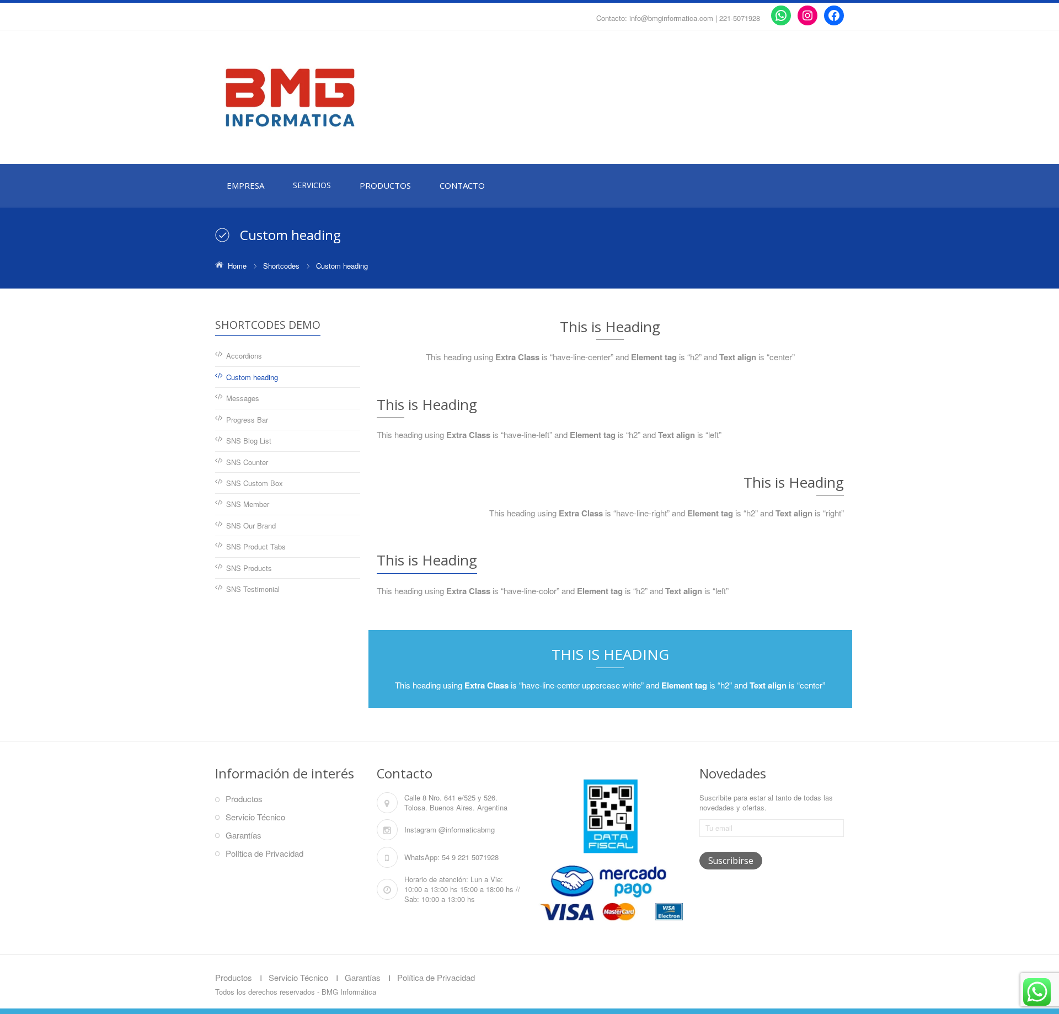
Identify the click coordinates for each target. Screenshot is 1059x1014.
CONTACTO (462, 185)
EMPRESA (245, 185)
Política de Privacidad (264, 853)
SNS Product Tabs (256, 546)
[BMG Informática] (314, 97)
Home (237, 265)
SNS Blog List (248, 440)
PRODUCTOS (385, 185)
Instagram (420, 829)
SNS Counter (247, 462)
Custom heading (252, 377)
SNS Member (247, 504)
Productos (244, 798)
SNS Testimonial (253, 589)
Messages (242, 398)
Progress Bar (247, 419)
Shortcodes (281, 265)
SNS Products (249, 568)
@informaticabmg (466, 829)
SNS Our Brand (251, 525)
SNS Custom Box (254, 483)
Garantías (243, 835)
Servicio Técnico (255, 817)
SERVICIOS (312, 185)
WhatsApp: (422, 857)
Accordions (244, 355)
